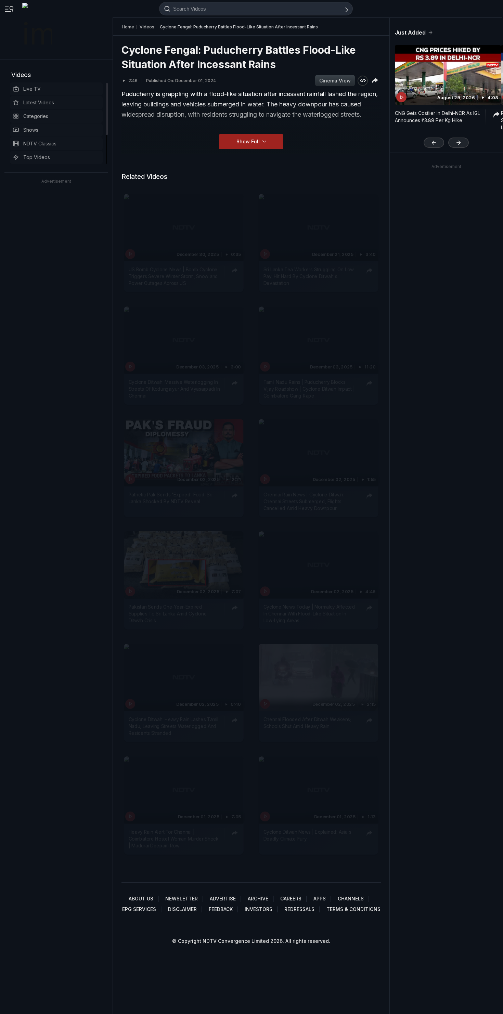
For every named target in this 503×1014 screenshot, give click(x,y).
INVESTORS (258, 909)
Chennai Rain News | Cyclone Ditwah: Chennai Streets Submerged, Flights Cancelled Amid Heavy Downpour (303, 501)
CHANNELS (351, 898)
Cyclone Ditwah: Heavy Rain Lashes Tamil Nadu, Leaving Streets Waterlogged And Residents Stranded (173, 726)
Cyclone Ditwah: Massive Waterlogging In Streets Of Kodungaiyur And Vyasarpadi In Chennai (174, 389)
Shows (30, 130)
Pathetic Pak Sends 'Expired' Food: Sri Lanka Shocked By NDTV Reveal (170, 497)
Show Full (248, 141)
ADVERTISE (223, 898)
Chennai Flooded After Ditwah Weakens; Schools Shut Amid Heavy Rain (307, 722)
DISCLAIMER (182, 909)
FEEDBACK (221, 909)
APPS (319, 898)
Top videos (36, 157)
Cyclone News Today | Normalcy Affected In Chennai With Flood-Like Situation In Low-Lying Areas (309, 613)
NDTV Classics (39, 143)
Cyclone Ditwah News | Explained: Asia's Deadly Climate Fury (307, 835)
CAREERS (290, 898)
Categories (35, 116)
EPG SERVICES (139, 909)
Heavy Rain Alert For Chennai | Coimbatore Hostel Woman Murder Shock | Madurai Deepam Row (174, 838)
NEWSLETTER (181, 898)
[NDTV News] (38, 30)
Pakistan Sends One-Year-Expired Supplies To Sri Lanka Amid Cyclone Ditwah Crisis (168, 613)
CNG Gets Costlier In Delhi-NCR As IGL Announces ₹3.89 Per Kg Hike (437, 116)
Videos (21, 74)
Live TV (32, 89)
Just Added (410, 32)
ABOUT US (141, 898)
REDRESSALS (299, 909)
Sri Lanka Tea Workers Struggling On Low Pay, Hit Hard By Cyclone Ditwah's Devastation (308, 276)
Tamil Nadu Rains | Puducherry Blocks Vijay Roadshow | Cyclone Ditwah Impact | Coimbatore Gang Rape (309, 389)
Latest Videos (38, 102)
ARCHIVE (258, 898)
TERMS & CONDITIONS (353, 909)
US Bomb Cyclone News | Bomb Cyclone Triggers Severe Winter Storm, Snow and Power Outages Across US (173, 276)
